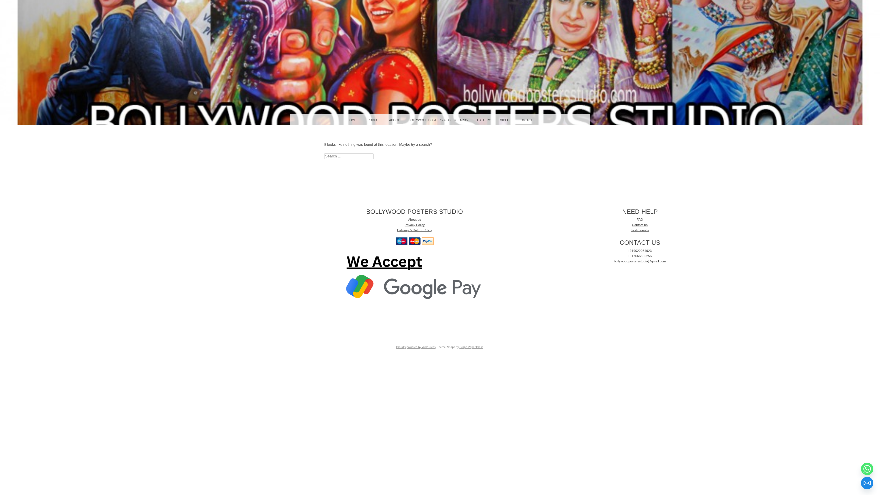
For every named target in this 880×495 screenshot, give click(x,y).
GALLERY (484, 120)
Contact (526, 120)
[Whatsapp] (867, 469)
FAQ (640, 219)
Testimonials (640, 230)
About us (414, 219)
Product (373, 120)
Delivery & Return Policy (414, 230)
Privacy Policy (415, 225)
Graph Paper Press (471, 347)
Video (504, 120)
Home (351, 120)
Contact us (640, 225)
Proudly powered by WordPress (416, 347)
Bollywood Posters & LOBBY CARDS (438, 120)
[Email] (867, 483)
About (394, 120)
